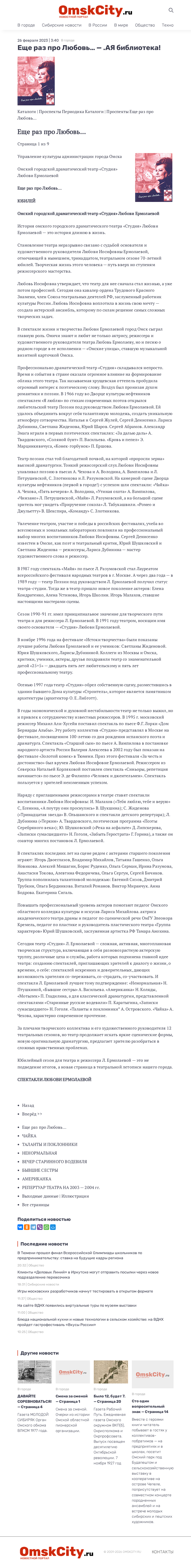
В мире (121, 25)
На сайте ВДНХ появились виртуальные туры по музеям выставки (76, 1305)
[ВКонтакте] (20, 1227)
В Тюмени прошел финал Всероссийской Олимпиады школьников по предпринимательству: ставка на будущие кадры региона (79, 1255)
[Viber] (40, 1227)
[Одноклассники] (27, 1227)
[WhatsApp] (46, 1227)
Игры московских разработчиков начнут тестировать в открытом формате (85, 1291)
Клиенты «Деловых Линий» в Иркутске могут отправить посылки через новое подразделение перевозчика (88, 1274)
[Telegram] (33, 1227)
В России (98, 25)
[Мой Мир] (53, 1227)
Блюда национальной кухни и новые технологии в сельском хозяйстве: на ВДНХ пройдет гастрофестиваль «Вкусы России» (90, 1322)
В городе (26, 25)
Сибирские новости (62, 25)
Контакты (163, 1551)
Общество (145, 25)
